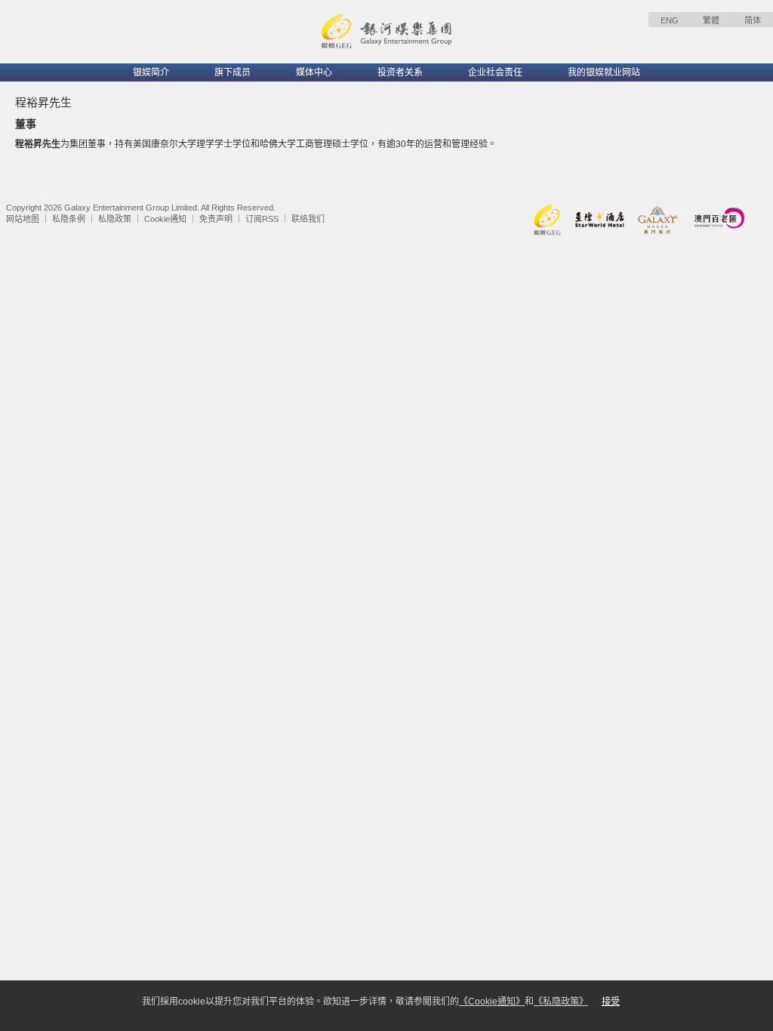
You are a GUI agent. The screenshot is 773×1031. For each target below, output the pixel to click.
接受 (611, 1001)
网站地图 (22, 218)
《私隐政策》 (561, 1001)
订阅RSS (262, 218)
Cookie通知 (165, 218)
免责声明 (216, 218)
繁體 (711, 20)
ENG (670, 20)
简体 (752, 20)
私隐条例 (68, 218)
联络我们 (308, 218)
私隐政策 (114, 218)
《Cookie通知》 (492, 1001)
